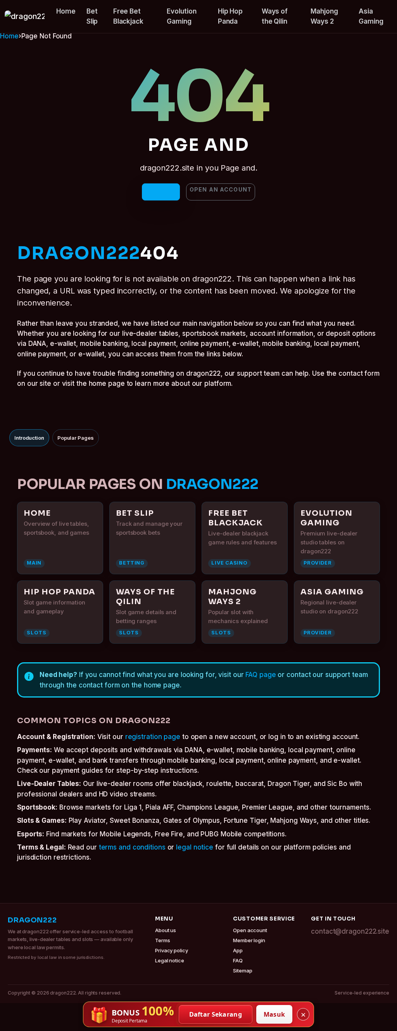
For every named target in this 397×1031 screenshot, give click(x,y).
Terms (162, 940)
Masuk (274, 1014)
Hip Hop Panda (230, 16)
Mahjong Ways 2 (324, 16)
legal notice (194, 847)
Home (66, 11)
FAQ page (260, 675)
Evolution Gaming (181, 16)
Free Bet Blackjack (128, 16)
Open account (250, 930)
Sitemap (242, 970)
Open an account (221, 189)
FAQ (238, 960)
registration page (152, 737)
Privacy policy (171, 950)
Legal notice (169, 960)
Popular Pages (75, 438)
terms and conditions (132, 847)
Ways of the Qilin (275, 16)
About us (165, 930)
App (238, 950)
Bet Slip (92, 16)
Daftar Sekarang (215, 1014)
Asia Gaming (371, 16)
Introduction (29, 438)
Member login (249, 940)
